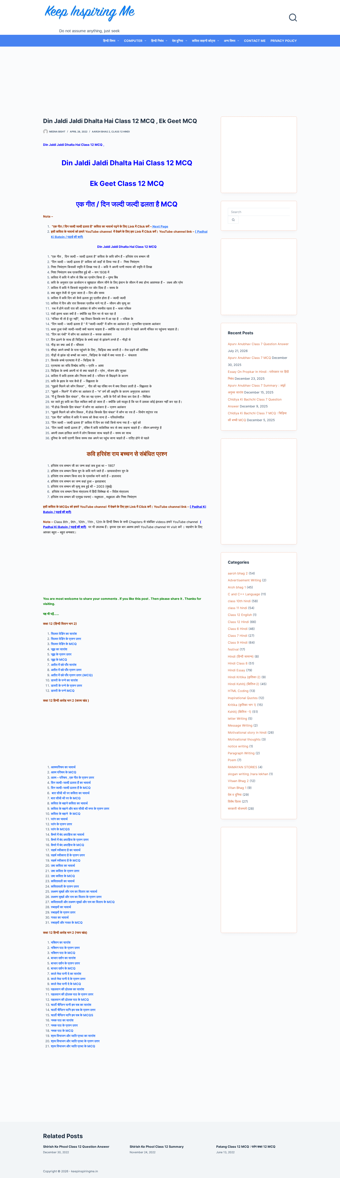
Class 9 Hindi (238, 642)
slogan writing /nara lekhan (248, 774)
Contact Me (255, 41)
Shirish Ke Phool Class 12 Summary (157, 1147)
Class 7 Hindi (237, 636)
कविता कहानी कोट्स (203, 41)
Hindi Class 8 (238, 663)
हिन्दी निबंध (157, 41)
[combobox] (259, 212)
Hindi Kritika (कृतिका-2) (244, 677)
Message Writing (240, 725)
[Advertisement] (170, 75)
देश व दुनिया (235, 795)
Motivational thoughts (244, 739)
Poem (232, 760)
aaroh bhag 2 (101, 131)
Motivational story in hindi (247, 732)
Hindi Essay (236, 670)
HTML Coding (238, 691)
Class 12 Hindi (120, 131)
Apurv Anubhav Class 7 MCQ (249, 358)
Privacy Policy (284, 41)
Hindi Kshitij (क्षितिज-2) (243, 684)
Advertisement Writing (244, 580)
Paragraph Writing (241, 753)
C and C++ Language (244, 594)
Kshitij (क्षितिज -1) (239, 712)
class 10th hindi (239, 601)
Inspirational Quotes (243, 698)
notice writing (238, 746)
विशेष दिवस (234, 801)
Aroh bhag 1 (237, 587)
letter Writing (237, 718)
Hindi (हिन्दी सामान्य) (241, 656)
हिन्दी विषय (109, 41)
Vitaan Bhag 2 (238, 781)
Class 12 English (240, 615)
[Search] (293, 17)
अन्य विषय (229, 41)
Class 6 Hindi (238, 629)
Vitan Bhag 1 (237, 788)
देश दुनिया (177, 41)
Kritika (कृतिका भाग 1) (242, 705)
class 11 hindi (237, 608)
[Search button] (233, 220)
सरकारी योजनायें (237, 808)
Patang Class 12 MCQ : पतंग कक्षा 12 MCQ (245, 1147)
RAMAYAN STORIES (242, 767)
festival (233, 649)
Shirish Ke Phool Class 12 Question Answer (76, 1147)
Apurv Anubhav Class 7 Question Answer (258, 344)
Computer (133, 41)
